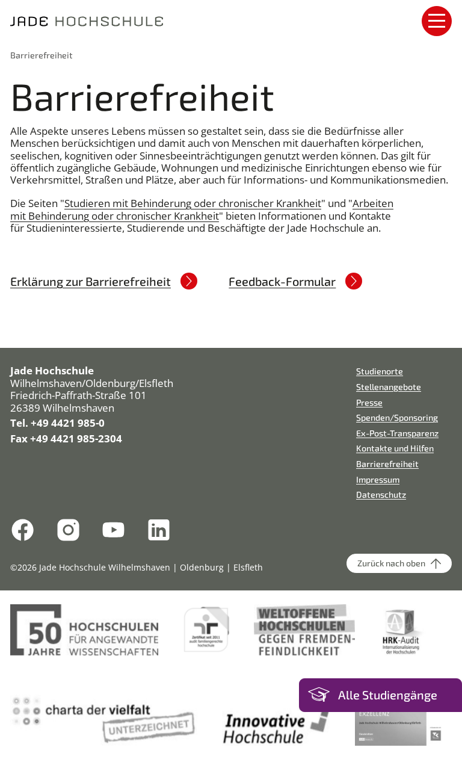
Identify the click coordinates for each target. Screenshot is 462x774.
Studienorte (379, 371)
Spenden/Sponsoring (397, 417)
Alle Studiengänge (387, 695)
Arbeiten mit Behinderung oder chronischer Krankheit (201, 209)
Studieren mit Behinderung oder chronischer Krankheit (192, 203)
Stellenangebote (388, 387)
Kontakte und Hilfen (395, 448)
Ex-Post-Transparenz (397, 433)
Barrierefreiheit (41, 55)
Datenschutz (381, 494)
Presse (369, 402)
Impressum (377, 479)
